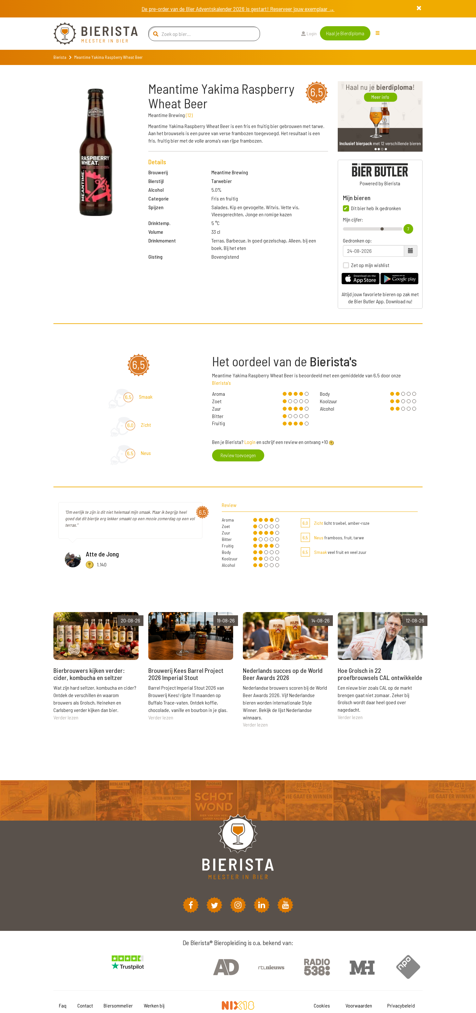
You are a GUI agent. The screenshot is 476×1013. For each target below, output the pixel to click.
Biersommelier (118, 1005)
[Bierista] (91, 33)
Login (311, 33)
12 (189, 115)
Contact (85, 1005)
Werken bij (154, 1005)
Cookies (322, 1005)
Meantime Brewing (229, 172)
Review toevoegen (238, 455)
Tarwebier (221, 181)
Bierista (59, 57)
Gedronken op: (357, 240)
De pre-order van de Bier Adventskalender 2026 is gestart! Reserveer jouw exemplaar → (238, 8)
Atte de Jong (102, 554)
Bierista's (221, 383)
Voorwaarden (359, 1005)
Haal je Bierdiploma (345, 33)
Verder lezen (65, 717)
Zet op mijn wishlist (370, 265)
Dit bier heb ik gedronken (376, 208)
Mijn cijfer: (353, 219)
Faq (62, 1005)
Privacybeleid (401, 1005)
